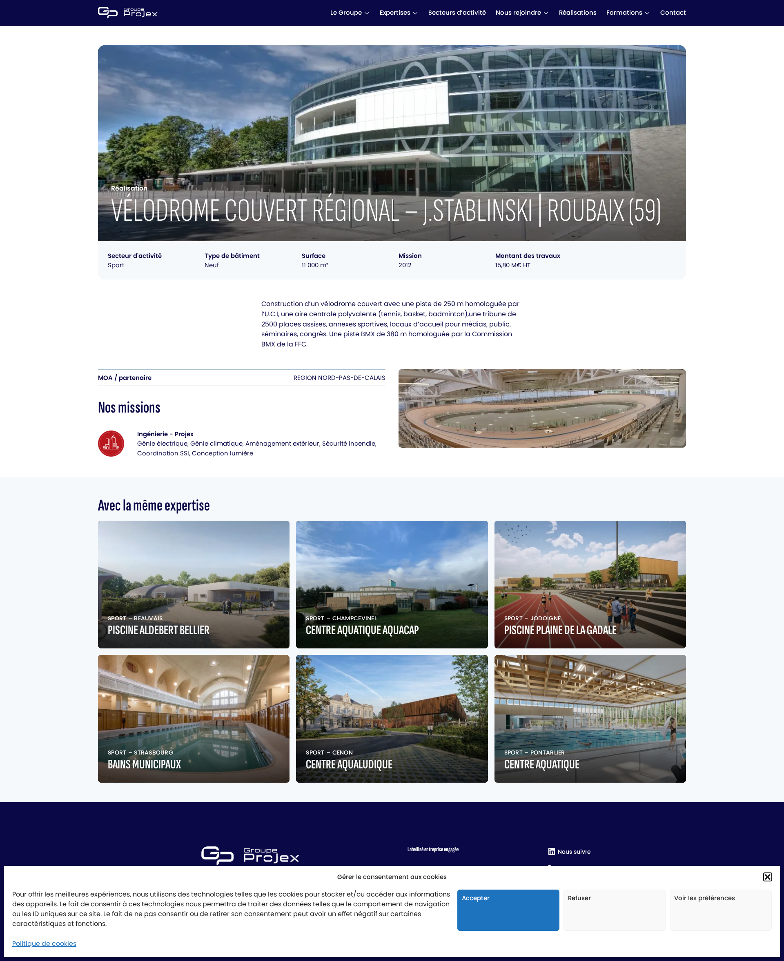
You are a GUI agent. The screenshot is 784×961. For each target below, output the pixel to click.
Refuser (579, 898)
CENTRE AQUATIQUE (541, 764)
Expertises (395, 12)
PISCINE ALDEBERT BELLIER (158, 630)
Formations (624, 12)
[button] (768, 877)
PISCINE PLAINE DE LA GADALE (560, 630)
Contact (673, 12)
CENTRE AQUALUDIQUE (349, 764)
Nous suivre (574, 852)
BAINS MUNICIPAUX (144, 764)
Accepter (476, 898)
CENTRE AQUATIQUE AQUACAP (362, 630)
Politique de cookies (44, 943)
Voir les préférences (704, 898)
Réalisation (129, 188)
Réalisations (578, 12)
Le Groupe (346, 12)
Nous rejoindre (518, 12)
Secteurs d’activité (457, 12)
